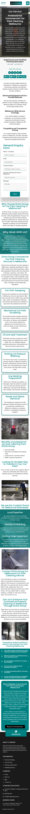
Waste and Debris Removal (15, 397)
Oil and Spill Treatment (15, 334)
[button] (28, 3)
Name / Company (8, 151)
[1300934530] (16, 731)
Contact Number (8, 165)
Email (5, 158)
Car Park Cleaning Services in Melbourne (12, 173)
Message (6, 181)
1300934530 (16, 734)
